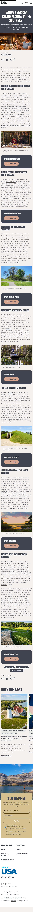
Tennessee (9, 236)
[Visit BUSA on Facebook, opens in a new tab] (9, 877)
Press (18, 849)
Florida (8, 328)
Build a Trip (12, 164)
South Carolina (5, 478)
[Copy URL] (2, 59)
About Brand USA (7, 845)
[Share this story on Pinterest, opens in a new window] (14, 59)
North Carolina (11, 181)
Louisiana (4, 584)
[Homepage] (4, 3)
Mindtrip (13, 900)
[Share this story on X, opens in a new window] (11, 59)
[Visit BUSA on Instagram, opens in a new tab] (2, 877)
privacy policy (17, 834)
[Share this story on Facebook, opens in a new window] (7, 59)
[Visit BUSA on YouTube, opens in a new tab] (13, 877)
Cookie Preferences (20, 898)
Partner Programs (22, 854)
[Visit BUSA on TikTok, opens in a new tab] (6, 877)
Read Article (5, 756)
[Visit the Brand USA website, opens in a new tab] (9, 870)
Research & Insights (5, 854)
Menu (26, 3)
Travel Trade (20, 845)
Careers (3, 849)
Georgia (10, 392)
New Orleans (7, 582)
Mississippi (20, 582)
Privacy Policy (5, 895)
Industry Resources (7, 860)
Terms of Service (14, 895)
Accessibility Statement (7, 898)
